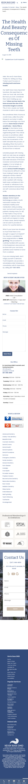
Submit (15, 609)
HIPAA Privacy (11, 676)
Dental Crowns (7, 444)
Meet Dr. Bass (11, 661)
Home (9, 659)
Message (7, 600)
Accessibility (10, 678)
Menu (25, 2)
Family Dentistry (7, 460)
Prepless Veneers (7, 476)
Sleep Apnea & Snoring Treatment (11, 711)
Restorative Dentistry (9, 481)
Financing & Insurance (10, 727)
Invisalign (5, 468)
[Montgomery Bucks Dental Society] (7, 534)
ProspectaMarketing (15, 752)
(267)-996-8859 (15, 562)
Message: (5, 332)
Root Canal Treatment (10, 704)
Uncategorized (7, 502)
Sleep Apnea (6, 489)
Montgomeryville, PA (12, 669)
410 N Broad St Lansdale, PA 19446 (8, 370)
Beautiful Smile (6, 439)
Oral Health (5, 471)
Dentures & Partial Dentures (11, 691)
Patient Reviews (11, 730)
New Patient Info (11, 724)
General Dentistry (7, 463)
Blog (17, 7)
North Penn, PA (11, 672)
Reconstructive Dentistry (10, 479)
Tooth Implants (11, 697)
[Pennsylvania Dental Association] (21, 524)
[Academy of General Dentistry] (21, 534)
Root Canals (6, 484)
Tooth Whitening (12, 716)
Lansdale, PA (10, 667)
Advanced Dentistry (8, 434)
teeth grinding (6, 494)
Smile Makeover (7, 492)
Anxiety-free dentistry (9, 437)
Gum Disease (6, 465)
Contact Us (10, 735)
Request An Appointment (11, 732)
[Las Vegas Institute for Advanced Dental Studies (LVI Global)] (21, 543)
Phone (6, 594)
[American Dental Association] (7, 524)
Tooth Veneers (11, 718)
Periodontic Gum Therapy (12, 694)
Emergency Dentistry (9, 458)
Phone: (4, 326)
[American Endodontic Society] (7, 543)
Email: (4, 320)
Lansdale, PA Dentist (8, 7)
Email (6, 587)
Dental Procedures (8, 452)
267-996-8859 (15, 268)
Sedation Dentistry (8, 486)
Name (6, 581)
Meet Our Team (11, 663)
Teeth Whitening (7, 497)
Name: (4, 314)
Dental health (6, 447)
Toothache (5, 499)
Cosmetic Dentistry (8, 442)
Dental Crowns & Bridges (12, 688)
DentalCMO (6, 750)
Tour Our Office (11, 665)
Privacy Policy (11, 674)
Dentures (5, 455)
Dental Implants (12, 273)
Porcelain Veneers (8, 473)
